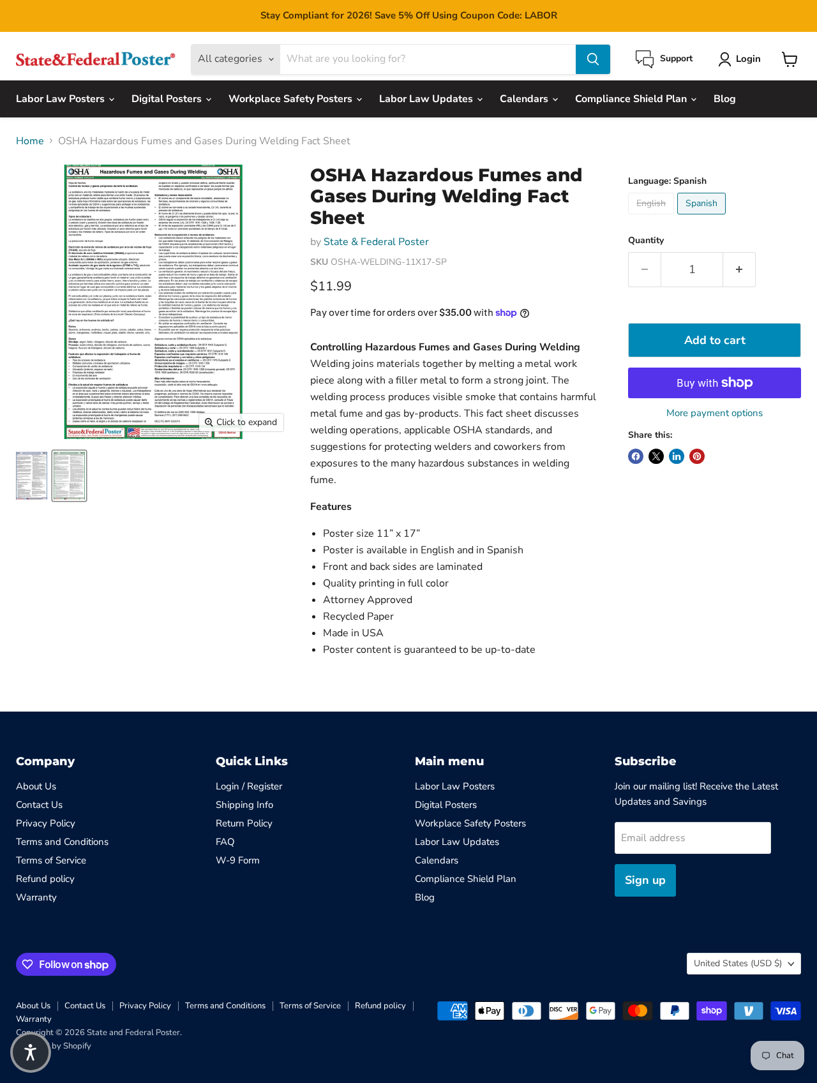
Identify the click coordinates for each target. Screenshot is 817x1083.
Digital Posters (167, 99)
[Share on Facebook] (635, 456)
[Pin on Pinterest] (697, 456)
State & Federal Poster (376, 242)
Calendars (525, 99)
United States (738, 963)
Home (30, 141)
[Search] (593, 59)
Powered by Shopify (53, 1046)
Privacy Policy (45, 823)
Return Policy (244, 823)
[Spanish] (703, 218)
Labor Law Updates (427, 99)
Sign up (645, 880)
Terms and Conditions (62, 841)
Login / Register (249, 786)
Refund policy (45, 878)
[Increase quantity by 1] (739, 269)
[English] (652, 218)
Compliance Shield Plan (632, 99)
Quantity (646, 240)
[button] (30, 1052)
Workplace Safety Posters (292, 99)
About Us (36, 786)
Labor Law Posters (61, 99)
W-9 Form (238, 860)
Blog (725, 99)
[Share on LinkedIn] (676, 456)
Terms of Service (51, 860)
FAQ (225, 841)
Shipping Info (244, 804)
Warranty (36, 897)
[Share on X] (656, 456)
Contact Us (39, 804)
